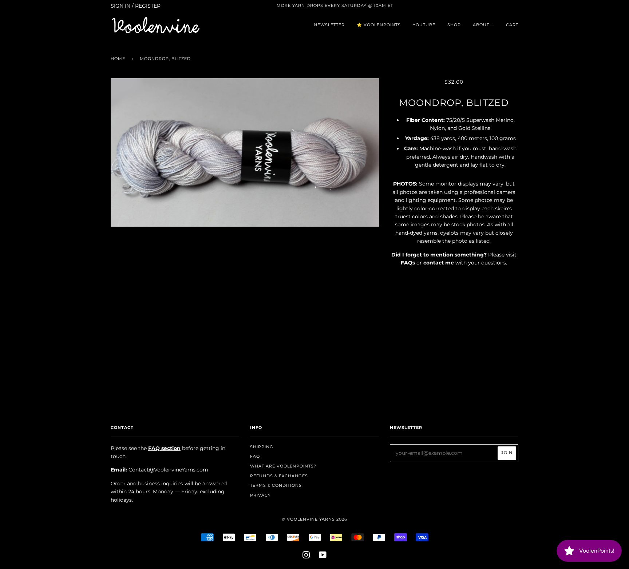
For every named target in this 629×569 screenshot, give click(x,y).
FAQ (255, 456)
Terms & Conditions (276, 485)
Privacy (260, 495)
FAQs (408, 262)
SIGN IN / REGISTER (136, 6)
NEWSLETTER (329, 24)
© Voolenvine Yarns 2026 (314, 519)
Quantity (454, 277)
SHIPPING (261, 446)
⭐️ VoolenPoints (379, 24)
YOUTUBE (424, 24)
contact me (438, 262)
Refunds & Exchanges (279, 475)
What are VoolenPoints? (283, 466)
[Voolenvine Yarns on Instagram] (306, 556)
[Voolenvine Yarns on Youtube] (323, 556)
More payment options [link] (454, 354)
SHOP (454, 24)
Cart (512, 24)
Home (118, 58)
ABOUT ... (483, 24)
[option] (245, 152)
